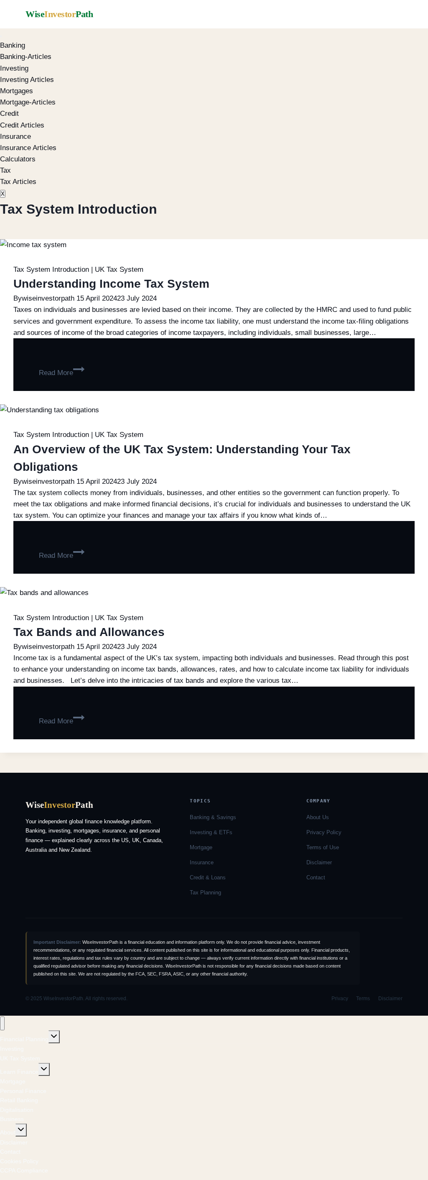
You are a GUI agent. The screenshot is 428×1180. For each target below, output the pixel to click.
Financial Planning (24, 1039)
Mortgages (16, 91)
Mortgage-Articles (28, 102)
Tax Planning (205, 892)
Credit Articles (22, 125)
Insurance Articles (28, 148)
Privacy (339, 998)
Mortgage (201, 847)
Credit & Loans (208, 877)
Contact (315, 877)
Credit (9, 113)
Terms (363, 998)
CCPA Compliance (24, 1170)
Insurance (15, 136)
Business (12, 1119)
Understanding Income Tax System (111, 283)
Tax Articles (18, 182)
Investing (14, 68)
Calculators (18, 159)
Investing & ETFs (211, 832)
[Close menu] (2, 1023)
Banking (12, 45)
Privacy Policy (323, 832)
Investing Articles (27, 80)
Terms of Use (322, 847)
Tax (5, 170)
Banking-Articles (25, 57)
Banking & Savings (213, 817)
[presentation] (214, 244)
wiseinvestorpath (48, 298)
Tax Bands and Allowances (89, 632)
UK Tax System (119, 269)
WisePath (59, 14)
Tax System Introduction (51, 269)
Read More (61, 373)
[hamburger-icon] (1, 36)
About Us (317, 817)
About (7, 1132)
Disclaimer (319, 862)
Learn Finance (19, 1071)
